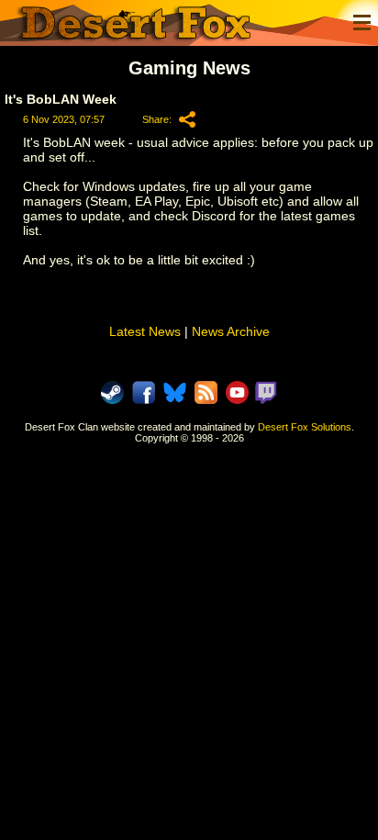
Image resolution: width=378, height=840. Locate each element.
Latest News (145, 331)
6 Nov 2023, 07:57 (64, 119)
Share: (157, 119)
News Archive (231, 331)
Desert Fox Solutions (304, 426)
